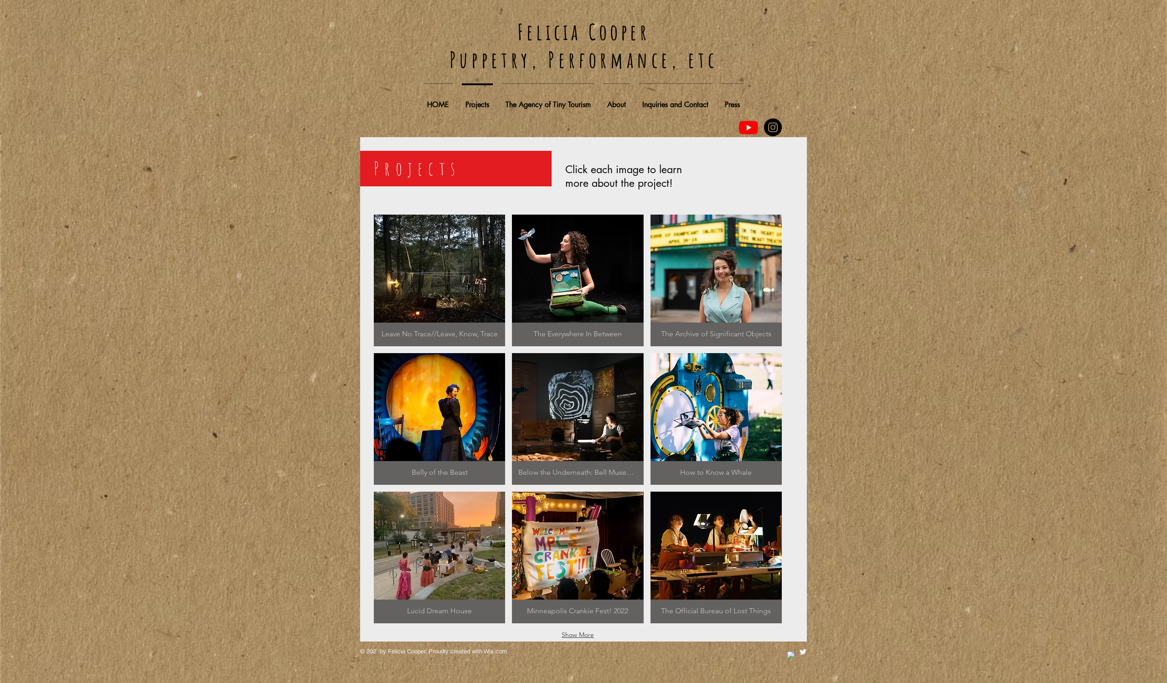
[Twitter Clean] (803, 652)
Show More (578, 635)
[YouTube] (748, 127)
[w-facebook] (791, 655)
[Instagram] (773, 127)
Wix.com (495, 651)
